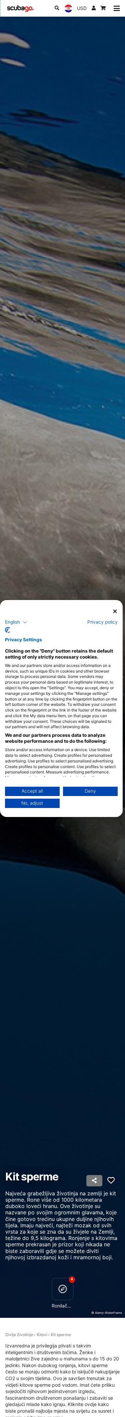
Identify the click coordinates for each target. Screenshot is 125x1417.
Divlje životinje (19, 1334)
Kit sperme (61, 1334)
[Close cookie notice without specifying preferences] (115, 611)
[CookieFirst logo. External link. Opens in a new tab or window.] (7, 630)
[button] (16, 622)
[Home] (20, 8)
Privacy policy (102, 621)
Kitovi (42, 1334)
